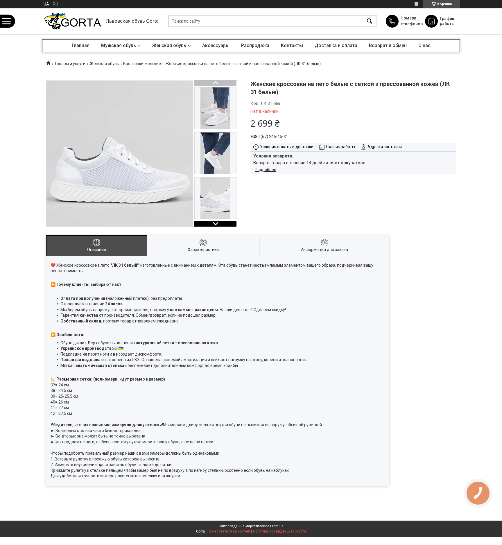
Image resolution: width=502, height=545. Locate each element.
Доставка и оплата (336, 45)
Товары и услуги (69, 63)
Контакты (292, 45)
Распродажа (255, 45)
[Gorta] (72, 21)
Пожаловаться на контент (228, 531)
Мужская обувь (118, 45)
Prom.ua (277, 526)
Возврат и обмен (388, 45)
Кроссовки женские (142, 63)
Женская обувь (169, 45)
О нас (424, 45)
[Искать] (369, 21)
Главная (80, 45)
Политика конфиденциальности (279, 531)
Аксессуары (216, 45)
